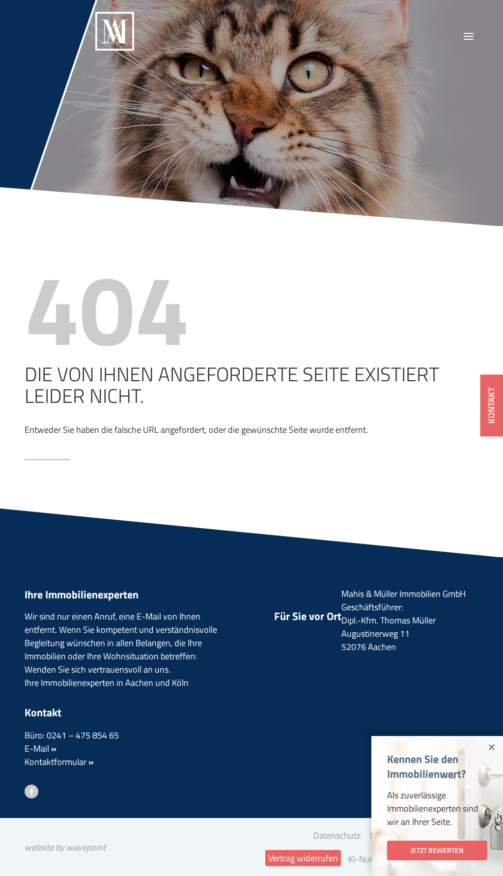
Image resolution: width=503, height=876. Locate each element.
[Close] (493, 746)
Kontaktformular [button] (59, 761)
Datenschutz (337, 835)
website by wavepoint (65, 847)
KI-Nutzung (369, 859)
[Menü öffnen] (468, 36)
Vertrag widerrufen (303, 858)
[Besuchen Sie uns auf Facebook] (31, 791)
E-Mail (40, 748)
